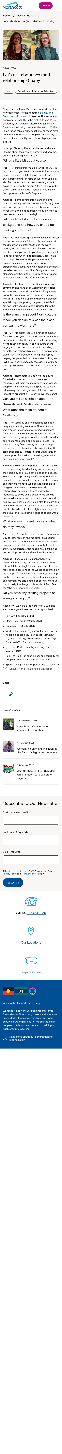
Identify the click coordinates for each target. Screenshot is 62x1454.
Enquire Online (31, 972)
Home (6, 15)
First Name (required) (15, 812)
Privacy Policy (9, 874)
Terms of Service (29, 874)
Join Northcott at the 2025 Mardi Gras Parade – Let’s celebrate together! (36, 774)
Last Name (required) (15, 831)
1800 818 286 (36, 913)
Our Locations (31, 942)
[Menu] (57, 6)
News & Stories (26, 15)
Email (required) (12, 851)
